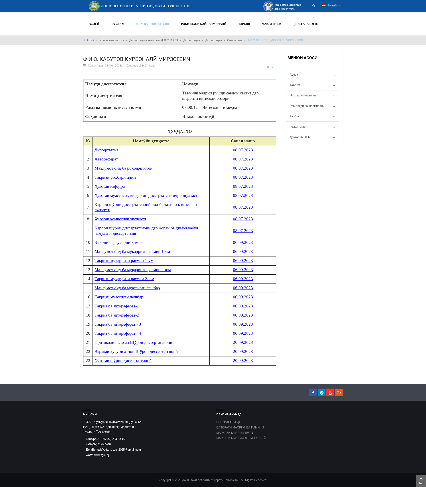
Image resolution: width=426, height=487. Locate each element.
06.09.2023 (243, 242)
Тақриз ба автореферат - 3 (118, 324)
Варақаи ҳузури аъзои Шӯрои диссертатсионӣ (136, 351)
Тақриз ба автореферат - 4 (118, 333)
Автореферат (106, 159)
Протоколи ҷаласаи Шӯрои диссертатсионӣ (133, 342)
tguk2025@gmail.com (127, 449)
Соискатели (234, 40)
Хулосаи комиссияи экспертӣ (120, 219)
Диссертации (191, 40)
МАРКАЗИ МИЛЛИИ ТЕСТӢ (235, 432)
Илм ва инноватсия (112, 40)
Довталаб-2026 (300, 137)
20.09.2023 (243, 342)
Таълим (295, 85)
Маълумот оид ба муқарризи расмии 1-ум (132, 251)
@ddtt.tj (106, 449)
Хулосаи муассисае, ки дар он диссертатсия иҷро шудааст (146, 195)
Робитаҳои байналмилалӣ (307, 106)
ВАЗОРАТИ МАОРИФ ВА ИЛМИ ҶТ (240, 427)
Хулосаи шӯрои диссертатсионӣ (123, 360)
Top (421, 483)
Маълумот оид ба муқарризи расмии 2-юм (133, 269)
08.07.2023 (243, 150)
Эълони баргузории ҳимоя (119, 242)
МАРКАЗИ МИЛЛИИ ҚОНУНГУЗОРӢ (241, 438)
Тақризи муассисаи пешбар (119, 297)
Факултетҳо (298, 126)
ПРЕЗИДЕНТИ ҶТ (228, 422)
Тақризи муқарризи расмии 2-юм (124, 278)
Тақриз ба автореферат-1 (117, 306)
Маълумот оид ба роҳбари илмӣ (123, 168)
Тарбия (294, 116)
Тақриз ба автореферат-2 (117, 315)
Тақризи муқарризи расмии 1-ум (124, 260)
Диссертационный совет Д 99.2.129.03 (153, 40)
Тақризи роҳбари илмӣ (115, 177)
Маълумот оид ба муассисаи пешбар (127, 288)
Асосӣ (90, 40)
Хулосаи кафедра (110, 186)
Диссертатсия (106, 150)
